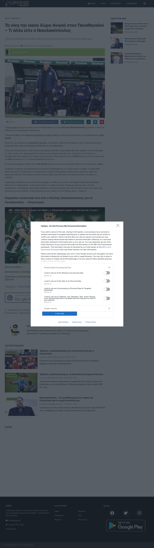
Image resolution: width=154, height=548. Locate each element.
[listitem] (77, 267)
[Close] (118, 226)
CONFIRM (59, 314)
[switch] (107, 272)
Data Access (77, 322)
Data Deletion (63, 322)
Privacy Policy (90, 322)
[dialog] (77, 274)
